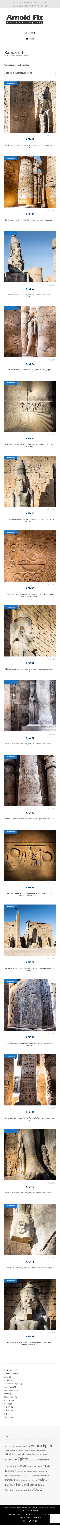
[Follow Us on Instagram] (42, 5)
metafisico (20, 1472)
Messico (10, 1471)
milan (45, 1471)
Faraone (31, 1460)
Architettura (9, 1373)
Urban (6, 1414)
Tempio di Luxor (26, 1484)
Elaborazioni (9, 1390)
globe (36, 1460)
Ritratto (7, 1400)
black (47, 1451)
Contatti (37, 1518)
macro (29, 1466)
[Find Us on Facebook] (35, 5)
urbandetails (21, 1489)
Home (6, 55)
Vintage (7, 1417)
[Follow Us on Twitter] (38, 5)
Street (7, 1410)
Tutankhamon (10, 1490)
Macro (7, 1393)
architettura (24, 1450)
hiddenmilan (43, 1459)
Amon (27, 1446)
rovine (19, 1479)
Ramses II (10, 1479)
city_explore (41, 1454)
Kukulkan (8, 1466)
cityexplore (31, 1454)
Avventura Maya (11, 1383)
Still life (7, 1407)
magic (34, 1466)
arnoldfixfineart (38, 1450)
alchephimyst (20, 1446)
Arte (6, 1377)
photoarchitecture (40, 1475)
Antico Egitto (10, 1370)
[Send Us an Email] (31, 5)
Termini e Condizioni (14, 1515)
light (14, 1466)
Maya (46, 1466)
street (30, 1480)
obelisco (29, 1476)
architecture (11, 1450)
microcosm (28, 1472)
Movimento (9, 1397)
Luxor (21, 1465)
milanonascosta (19, 1475)
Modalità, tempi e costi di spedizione (40, 1515)
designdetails (11, 1459)
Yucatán (38, 1489)
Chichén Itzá (10, 1454)
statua (25, 1480)
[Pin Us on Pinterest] (46, 5)
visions (30, 1490)
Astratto (8, 1380)
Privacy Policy (25, 1518)
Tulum (41, 1484)
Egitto (23, 1459)
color (50, 1454)
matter (40, 1466)
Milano (8, 1475)
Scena (7, 1403)
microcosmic (37, 1472)
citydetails (20, 1454)
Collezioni (8, 1387)
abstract (10, 1446)
